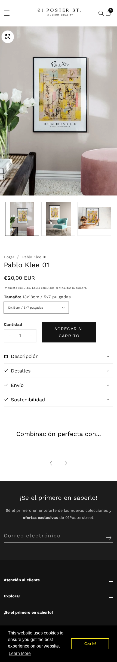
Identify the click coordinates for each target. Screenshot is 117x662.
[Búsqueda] (101, 13)
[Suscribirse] (108, 537)
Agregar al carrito (69, 332)
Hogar (9, 257)
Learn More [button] (20, 653)
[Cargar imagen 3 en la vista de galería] (94, 219)
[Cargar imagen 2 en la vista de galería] (58, 219)
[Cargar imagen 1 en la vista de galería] (22, 219)
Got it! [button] (90, 644)
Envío (36, 287)
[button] (51, 463)
